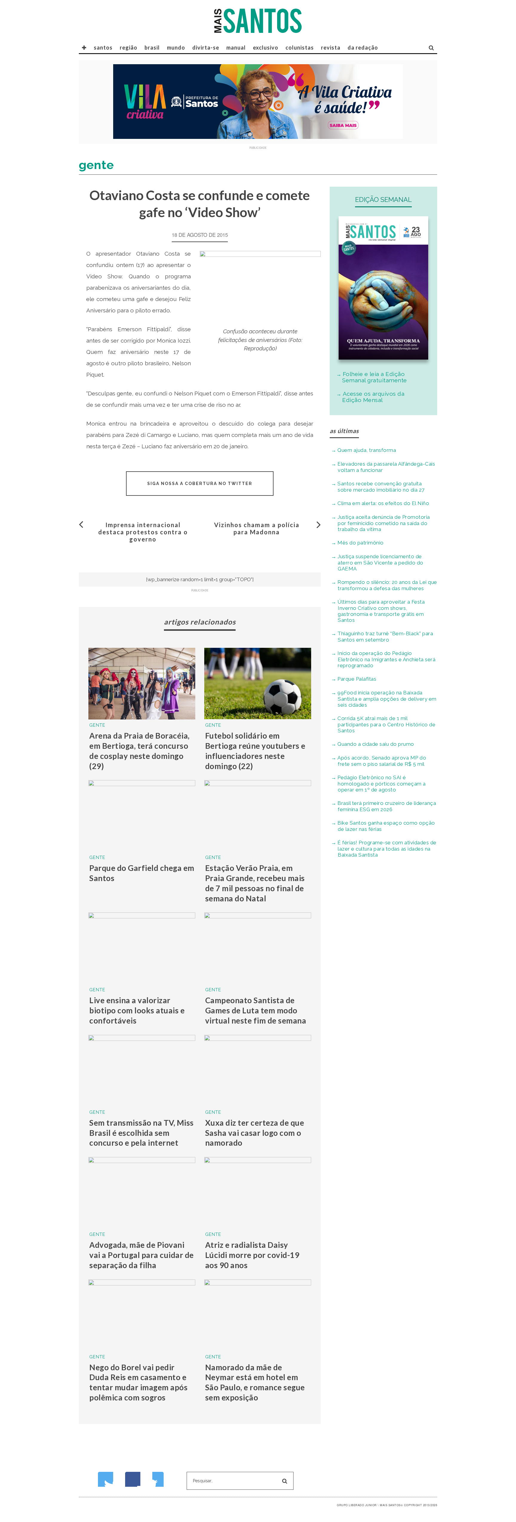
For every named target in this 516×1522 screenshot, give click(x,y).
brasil (152, 47)
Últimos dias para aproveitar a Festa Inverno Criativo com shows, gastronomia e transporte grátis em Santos (381, 611)
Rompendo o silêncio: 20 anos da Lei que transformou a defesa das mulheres (387, 585)
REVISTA (330, 47)
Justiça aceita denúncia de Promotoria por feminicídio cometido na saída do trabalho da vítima (383, 523)
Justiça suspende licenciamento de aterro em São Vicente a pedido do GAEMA (380, 562)
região (128, 47)
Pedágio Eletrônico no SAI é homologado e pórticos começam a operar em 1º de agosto (381, 783)
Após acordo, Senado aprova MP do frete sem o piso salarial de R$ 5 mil (381, 761)
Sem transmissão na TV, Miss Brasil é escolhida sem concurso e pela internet (141, 1133)
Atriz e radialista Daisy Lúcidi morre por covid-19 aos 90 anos (252, 1255)
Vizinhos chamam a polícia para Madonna (257, 528)
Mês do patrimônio (360, 543)
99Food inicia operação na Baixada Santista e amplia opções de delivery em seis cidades (387, 699)
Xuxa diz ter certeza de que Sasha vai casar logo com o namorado (254, 1133)
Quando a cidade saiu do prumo (375, 744)
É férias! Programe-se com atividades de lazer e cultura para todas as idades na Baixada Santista (387, 849)
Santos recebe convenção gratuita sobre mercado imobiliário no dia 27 (381, 487)
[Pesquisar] (431, 47)
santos (103, 47)
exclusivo (265, 47)
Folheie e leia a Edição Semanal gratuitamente (374, 377)
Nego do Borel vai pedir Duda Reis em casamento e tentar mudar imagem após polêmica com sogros (138, 1382)
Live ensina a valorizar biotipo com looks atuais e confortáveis (137, 1010)
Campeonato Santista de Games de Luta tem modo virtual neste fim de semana (255, 1010)
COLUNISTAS (299, 47)
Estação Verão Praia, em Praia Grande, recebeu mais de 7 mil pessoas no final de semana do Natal (255, 883)
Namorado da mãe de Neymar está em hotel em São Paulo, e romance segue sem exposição (255, 1382)
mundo (176, 47)
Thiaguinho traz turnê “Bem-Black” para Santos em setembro (385, 636)
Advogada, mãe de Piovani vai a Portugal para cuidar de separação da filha (141, 1255)
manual (236, 47)
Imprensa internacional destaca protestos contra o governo (143, 532)
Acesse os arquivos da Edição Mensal (373, 396)
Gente (97, 725)
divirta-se (205, 47)
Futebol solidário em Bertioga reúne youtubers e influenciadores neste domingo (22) (255, 751)
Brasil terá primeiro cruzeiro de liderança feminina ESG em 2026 (386, 806)
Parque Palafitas (356, 679)
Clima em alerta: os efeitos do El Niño (383, 503)
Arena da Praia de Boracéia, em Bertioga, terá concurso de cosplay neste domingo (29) (139, 751)
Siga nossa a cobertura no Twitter (199, 483)
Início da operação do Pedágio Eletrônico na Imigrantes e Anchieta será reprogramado (386, 659)
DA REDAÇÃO (363, 47)
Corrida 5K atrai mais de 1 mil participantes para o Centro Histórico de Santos (386, 724)
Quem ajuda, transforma (366, 450)
